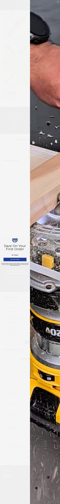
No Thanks (15, 255)
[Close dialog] (58, 2)
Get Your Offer (15, 259)
